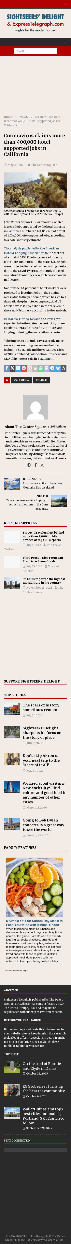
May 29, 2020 (16, 165)
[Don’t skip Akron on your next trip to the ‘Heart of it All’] (12, 759)
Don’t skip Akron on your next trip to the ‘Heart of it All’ (41, 760)
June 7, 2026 (34, 743)
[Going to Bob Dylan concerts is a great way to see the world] (12, 824)
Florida (24, 319)
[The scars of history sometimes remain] (12, 709)
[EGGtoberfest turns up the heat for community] (12, 1090)
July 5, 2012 (33, 545)
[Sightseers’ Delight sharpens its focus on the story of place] (12, 732)
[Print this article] (35, 368)
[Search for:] (35, 51)
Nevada (35, 319)
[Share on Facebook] (7, 368)
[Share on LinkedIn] (18, 368)
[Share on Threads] (63, 368)
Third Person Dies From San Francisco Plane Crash (43, 559)
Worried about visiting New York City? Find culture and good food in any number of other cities (45, 792)
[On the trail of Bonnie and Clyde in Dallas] (12, 1067)
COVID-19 (41, 380)
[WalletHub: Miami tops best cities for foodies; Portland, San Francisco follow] (12, 1113)
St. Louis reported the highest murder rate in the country (44, 580)
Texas (51, 319)
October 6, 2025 (36, 1096)
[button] (65, 4)
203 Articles (58, 426)
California (14, 231)
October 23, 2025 (37, 1073)
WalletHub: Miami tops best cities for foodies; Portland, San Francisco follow (43, 1116)
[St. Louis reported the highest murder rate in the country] (12, 583)
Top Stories (15, 695)
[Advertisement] (35, 87)
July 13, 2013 (34, 566)
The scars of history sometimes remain (41, 707)
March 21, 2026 (36, 807)
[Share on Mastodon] (47, 368)
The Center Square (44, 165)
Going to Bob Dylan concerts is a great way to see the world (43, 825)
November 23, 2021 (39, 587)
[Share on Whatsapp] (41, 368)
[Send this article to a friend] (29, 368)
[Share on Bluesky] (58, 368)
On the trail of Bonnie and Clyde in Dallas (42, 1066)
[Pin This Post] (24, 368)
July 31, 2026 (34, 715)
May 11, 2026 (35, 770)
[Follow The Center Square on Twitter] (40, 465)
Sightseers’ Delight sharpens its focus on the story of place (42, 733)
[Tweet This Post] (12, 368)
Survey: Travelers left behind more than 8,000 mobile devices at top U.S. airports (43, 536)
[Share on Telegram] (52, 368)
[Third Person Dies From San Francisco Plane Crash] (12, 562)
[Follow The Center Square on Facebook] (34, 465)
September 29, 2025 (39, 1128)
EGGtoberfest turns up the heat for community (44, 1088)
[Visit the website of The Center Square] (29, 465)
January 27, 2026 (37, 835)
